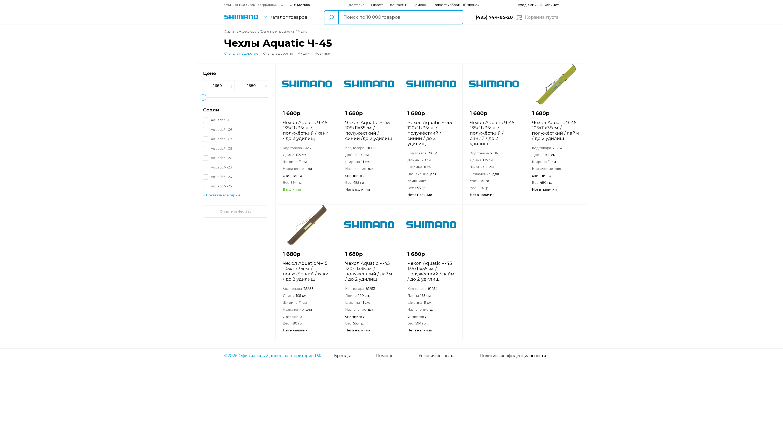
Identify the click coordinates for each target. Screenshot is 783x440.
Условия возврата (436, 355)
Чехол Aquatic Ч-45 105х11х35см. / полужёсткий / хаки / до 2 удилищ (305, 271)
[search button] (331, 17)
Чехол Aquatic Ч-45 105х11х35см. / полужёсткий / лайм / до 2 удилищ (555, 130)
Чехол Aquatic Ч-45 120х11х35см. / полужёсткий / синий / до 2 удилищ (429, 133)
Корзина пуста (542, 17)
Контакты (398, 5)
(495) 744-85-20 (494, 17)
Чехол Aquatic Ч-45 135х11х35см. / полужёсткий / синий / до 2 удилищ (492, 133)
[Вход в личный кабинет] (538, 5)
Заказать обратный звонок (456, 5)
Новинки (323, 53)
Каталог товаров (288, 17)
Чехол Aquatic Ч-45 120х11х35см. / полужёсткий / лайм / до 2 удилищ (368, 271)
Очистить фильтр (236, 211)
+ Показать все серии (221, 195)
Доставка (356, 5)
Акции (304, 53)
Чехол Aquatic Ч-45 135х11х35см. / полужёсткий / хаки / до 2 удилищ (305, 130)
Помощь (420, 5)
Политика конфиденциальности (513, 355)
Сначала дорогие (278, 53)
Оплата (377, 5)
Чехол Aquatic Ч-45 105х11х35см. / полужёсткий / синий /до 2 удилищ (368, 130)
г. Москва (302, 5)
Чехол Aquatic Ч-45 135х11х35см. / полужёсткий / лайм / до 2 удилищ (430, 271)
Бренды (342, 355)
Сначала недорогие (241, 53)
